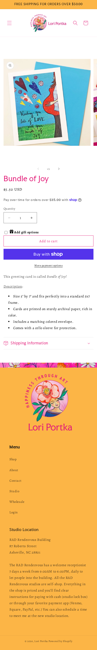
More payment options (48, 265)
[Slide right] (59, 169)
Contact (15, 480)
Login (13, 512)
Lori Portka (41, 641)
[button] (9, 23)
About (13, 470)
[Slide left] (38, 169)
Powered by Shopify (60, 641)
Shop (12, 459)
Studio (14, 491)
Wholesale (16, 502)
